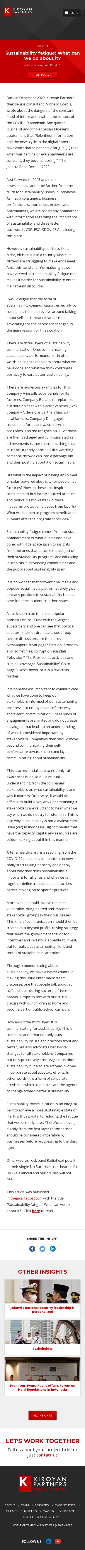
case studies (65, 1505)
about (10, 1505)
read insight (42, 75)
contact (67, 1511)
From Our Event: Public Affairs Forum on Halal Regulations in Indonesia (42, 1387)
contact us (47, 1455)
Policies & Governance (42, 1517)
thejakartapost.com (26, 1198)
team (25, 1505)
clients (12, 1511)
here (36, 1210)
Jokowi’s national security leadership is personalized (42, 1309)
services (42, 1505)
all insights (42, 1415)
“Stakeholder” (42, 1348)
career (48, 1511)
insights (30, 1511)
